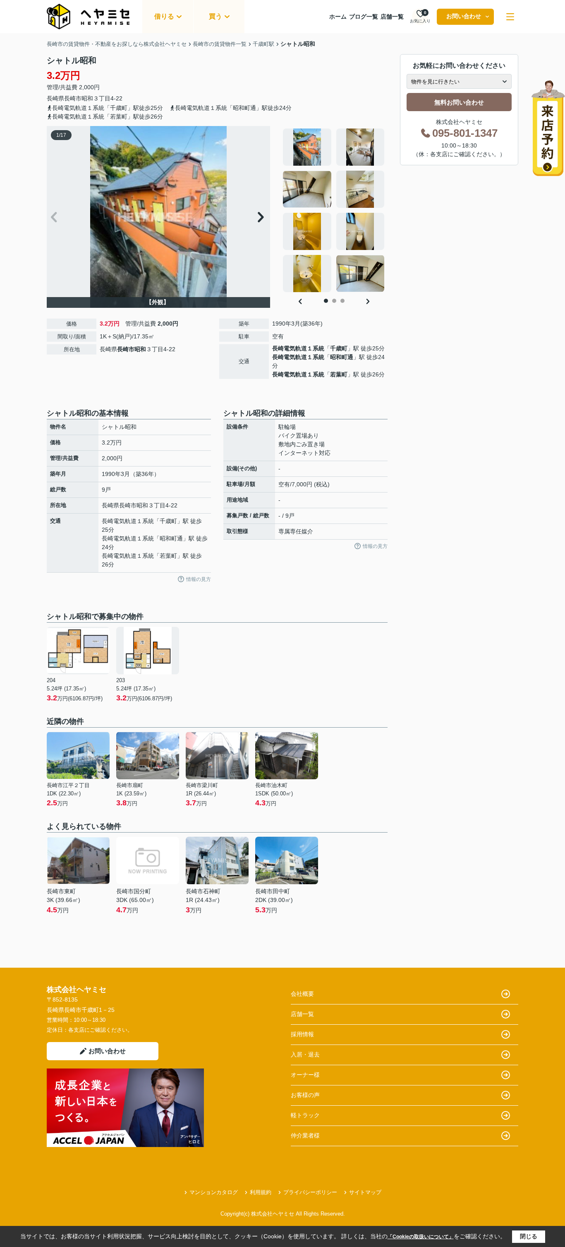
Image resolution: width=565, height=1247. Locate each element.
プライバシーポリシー (310, 1192)
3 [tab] (342, 301)
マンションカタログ (213, 1192)
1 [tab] (326, 301)
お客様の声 (305, 1095)
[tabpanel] (334, 210)
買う (215, 16)
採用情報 (302, 1034)
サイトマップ (365, 1192)
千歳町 (338, 348)
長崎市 (72, 98)
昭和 (87, 98)
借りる (164, 16)
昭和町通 (341, 357)
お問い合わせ (463, 16)
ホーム (338, 16)
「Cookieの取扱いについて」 (421, 1237)
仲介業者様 (305, 1135)
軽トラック (305, 1115)
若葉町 (338, 374)
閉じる (528, 1236)
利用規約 (260, 1192)
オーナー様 (305, 1074)
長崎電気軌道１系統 (298, 348)
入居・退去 (305, 1054)
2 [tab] (334, 301)
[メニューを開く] (510, 17)
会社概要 (302, 993)
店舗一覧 (392, 16)
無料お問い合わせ (459, 102)
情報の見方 (198, 579)
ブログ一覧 (363, 16)
